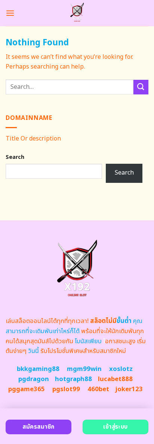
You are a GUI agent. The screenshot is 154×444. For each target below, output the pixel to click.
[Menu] (10, 13)
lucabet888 (115, 379)
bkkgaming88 (38, 369)
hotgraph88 (73, 379)
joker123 (129, 389)
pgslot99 (66, 389)
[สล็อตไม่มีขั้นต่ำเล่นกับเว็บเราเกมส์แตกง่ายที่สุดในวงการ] (77, 13)
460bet (98, 389)
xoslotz (121, 369)
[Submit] (140, 87)
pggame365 (26, 389)
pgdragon (33, 379)
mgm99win (84, 369)
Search (15, 157)
